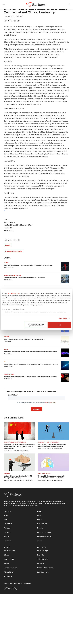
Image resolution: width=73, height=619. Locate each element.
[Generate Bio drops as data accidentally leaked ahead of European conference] (53, 462)
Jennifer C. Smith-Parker (26, 480)
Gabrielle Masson (8, 280)
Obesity (6, 349)
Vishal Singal (7, 341)
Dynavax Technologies (13, 251)
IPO (5, 361)
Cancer (6, 262)
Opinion (6, 336)
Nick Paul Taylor (8, 378)
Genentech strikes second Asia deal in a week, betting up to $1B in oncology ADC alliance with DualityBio (19, 446)
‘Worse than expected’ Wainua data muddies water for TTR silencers (24, 277)
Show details (62, 318)
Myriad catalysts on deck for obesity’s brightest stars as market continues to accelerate (30, 351)
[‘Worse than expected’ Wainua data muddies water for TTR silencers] (65, 279)
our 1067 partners (14, 293)
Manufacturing (9, 374)
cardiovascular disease (12, 275)
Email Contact (8, 230)
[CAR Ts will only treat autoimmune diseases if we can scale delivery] (65, 340)
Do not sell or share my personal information (36, 325)
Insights (7, 473)
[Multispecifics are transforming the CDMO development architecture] (19, 462)
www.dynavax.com (21, 208)
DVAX (14, 29)
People (7, 245)
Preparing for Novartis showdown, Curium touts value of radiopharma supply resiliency (30, 376)
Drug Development (44, 473)
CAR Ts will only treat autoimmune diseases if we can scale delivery (24, 339)
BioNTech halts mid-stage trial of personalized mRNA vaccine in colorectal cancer (28, 265)
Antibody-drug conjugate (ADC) (15, 442)
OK (59, 325)
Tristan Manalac (24, 450)
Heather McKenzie (8, 267)
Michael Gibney (8, 354)
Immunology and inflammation (48, 442)
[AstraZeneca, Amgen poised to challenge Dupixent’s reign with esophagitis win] (53, 431)
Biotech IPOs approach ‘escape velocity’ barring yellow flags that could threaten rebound (31, 364)
